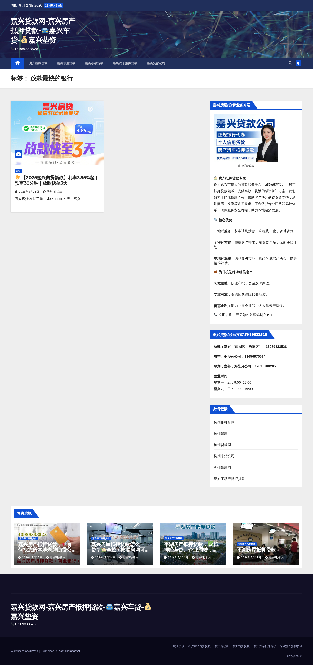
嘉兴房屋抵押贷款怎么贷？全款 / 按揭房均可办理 (118, 549)
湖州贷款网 (222, 467)
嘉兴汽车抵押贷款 (125, 63)
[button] (290, 63)
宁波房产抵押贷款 (291, 646)
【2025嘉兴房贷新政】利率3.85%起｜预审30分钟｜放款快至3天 (57, 180)
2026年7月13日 (251, 557)
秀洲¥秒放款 (54, 191)
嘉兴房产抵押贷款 (27, 538)
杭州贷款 (221, 433)
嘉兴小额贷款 (94, 63)
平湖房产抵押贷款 (173, 538)
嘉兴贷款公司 (156, 63)
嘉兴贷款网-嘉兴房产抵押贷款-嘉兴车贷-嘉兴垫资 (43, 30)
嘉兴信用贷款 (66, 63)
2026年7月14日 (178, 557)
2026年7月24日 (105, 557)
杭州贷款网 (222, 445)
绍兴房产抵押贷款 (199, 646)
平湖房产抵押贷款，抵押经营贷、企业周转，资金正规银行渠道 (191, 549)
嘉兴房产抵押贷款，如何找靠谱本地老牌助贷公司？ (45, 549)
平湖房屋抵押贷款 (256, 550)
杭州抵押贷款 (224, 422)
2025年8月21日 (29, 191)
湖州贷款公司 (294, 656)
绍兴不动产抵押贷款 (229, 479)
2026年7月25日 (32, 557)
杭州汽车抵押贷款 (265, 646)
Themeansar (72, 651)
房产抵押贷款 (38, 63)
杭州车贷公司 (224, 456)
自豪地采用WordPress (25, 651)
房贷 (18, 171)
